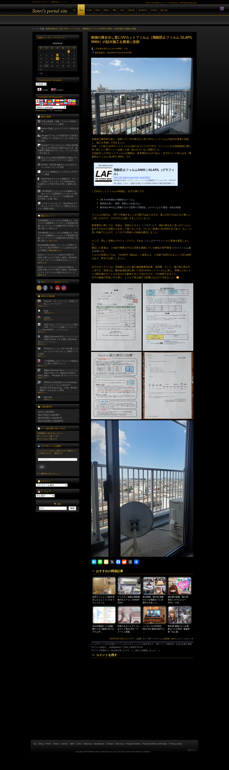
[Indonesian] (58, 103)
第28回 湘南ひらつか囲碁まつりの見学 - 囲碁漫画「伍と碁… (179, 628)
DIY (149, 638)
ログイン (192, 749)
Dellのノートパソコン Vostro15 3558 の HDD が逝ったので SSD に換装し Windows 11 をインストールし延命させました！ (57, 257)
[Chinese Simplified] (74, 103)
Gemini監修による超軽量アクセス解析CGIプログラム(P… (103, 628)
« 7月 (40, 73)
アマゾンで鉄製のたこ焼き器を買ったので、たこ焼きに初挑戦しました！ (125, 650)
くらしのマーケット (154, 240)
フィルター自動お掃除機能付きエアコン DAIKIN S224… (129, 599)
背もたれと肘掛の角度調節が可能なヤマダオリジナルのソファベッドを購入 (59, 159)
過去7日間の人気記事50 (49, 414)
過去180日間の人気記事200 (50, 420)
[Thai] (49, 103)
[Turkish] (45, 103)
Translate (58, 110)
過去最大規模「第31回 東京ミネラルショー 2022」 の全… (178, 599)
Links (122, 10)
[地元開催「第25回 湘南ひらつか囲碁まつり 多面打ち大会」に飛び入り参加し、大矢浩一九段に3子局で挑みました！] (154, 594)
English (59, 89)
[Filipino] (53, 103)
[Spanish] (58, 100)
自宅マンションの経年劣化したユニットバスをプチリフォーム (103, 599)
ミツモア (146, 225)
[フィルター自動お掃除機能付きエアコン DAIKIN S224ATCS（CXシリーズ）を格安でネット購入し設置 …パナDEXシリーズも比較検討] (129, 594)
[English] (41, 100)
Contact (154, 10)
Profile (89, 10)
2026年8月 (58, 43)
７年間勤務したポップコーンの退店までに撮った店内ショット (61, 362)
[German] (49, 100)
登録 (41, 467)
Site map (163, 10)
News (97, 10)
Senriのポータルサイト (69, 13)
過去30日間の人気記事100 (50, 417)
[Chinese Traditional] (70, 103)
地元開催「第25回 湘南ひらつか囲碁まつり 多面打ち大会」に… (153, 599)
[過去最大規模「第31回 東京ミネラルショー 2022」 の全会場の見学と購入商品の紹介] (180, 594)
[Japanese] (37, 100)
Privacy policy (175, 743)
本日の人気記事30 (46, 411)
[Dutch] (62, 100)
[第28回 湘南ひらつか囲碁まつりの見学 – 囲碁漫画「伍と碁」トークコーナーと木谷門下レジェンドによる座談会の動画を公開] (180, 623)
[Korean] (70, 100)
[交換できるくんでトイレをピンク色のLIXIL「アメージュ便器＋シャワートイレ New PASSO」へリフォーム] (129, 623)
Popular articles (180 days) (155, 743)
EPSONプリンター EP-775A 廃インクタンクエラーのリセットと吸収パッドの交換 (58, 351)
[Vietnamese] (62, 103)
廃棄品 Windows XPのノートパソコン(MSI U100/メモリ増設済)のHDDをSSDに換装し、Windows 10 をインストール (58, 373)
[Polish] (37, 103)
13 (57, 58)
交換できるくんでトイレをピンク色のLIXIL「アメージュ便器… (129, 628)
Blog (81, 10)
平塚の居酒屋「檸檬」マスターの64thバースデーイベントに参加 (59, 122)
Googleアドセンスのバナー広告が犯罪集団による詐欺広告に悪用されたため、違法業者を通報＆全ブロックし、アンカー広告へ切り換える (58, 149)
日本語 (45, 89)
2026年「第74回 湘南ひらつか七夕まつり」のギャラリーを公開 (59, 166)
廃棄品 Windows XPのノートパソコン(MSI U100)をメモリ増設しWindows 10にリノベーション (58, 339)
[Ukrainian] (74, 100)
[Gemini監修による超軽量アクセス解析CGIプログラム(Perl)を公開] (104, 623)
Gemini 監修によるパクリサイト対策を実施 (59, 129)
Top (74, 10)
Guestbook (142, 10)
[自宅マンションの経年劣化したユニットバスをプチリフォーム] (104, 594)
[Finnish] (41, 103)
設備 (139, 638)
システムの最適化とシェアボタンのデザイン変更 (59, 173)
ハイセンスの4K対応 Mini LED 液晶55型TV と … (154, 628)
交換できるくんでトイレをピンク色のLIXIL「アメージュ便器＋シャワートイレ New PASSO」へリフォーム (58, 327)
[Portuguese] (66, 100)
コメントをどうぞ (185, 638)
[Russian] (66, 103)
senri (51, 228)
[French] (45, 100)
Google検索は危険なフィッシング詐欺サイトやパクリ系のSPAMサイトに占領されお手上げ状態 (57, 247)
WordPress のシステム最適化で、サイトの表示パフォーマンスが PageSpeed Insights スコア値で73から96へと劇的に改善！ (58, 182)
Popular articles (133, 743)
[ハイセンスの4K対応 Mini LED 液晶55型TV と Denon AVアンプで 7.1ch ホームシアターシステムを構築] (154, 623)
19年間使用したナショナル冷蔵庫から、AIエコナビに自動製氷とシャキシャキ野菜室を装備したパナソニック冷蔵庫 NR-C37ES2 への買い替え (58, 195)
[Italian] (53, 100)
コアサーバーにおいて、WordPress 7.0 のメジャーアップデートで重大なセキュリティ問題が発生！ (57, 206)
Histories (131, 10)
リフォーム (157, 638)
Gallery (106, 10)
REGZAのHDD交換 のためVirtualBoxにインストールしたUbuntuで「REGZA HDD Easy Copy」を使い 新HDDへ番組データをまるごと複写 (57, 386)
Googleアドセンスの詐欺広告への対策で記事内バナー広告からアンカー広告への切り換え (58, 138)
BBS (114, 10)
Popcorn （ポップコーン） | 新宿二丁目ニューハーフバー (61, 302)
